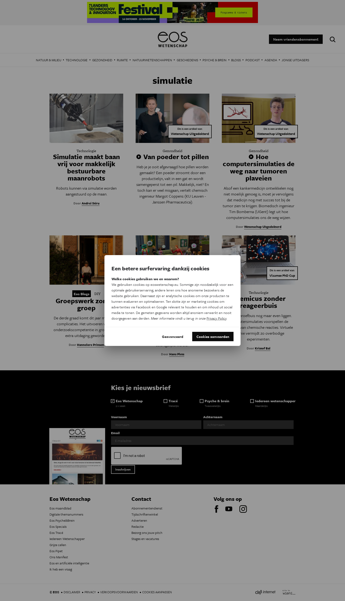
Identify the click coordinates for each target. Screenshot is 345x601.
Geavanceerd (172, 336)
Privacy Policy (216, 318)
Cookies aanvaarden (212, 336)
